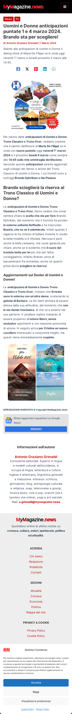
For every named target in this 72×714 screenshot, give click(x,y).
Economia (36, 601)
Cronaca (36, 596)
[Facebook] (18, 69)
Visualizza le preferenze (36, 701)
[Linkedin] (45, 69)
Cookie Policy (27, 709)
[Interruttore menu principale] (65, 7)
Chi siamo (36, 556)
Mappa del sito (36, 612)
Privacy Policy (42, 709)
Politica (36, 607)
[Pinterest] (36, 69)
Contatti (36, 572)
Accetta (36, 682)
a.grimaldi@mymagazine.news (39, 502)
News (8, 19)
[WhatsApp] (53, 69)
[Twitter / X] (27, 69)
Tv (17, 19)
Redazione (36, 561)
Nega (36, 691)
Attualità (36, 590)
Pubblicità (36, 567)
